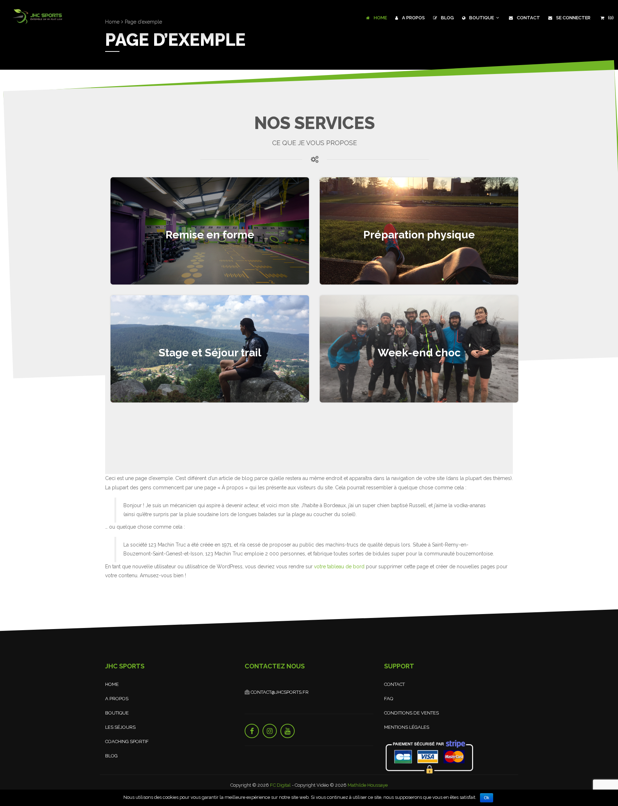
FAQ (388, 698)
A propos (413, 17)
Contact (528, 17)
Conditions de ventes (411, 713)
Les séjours (120, 727)
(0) (610, 17)
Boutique (481, 17)
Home (380, 17)
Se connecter (572, 17)
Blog (447, 17)
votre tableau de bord (339, 566)
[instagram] (270, 731)
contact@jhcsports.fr (279, 692)
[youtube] (287, 731)
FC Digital (280, 785)
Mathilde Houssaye (368, 785)
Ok (486, 797)
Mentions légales (406, 727)
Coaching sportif (127, 741)
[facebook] (252, 731)
